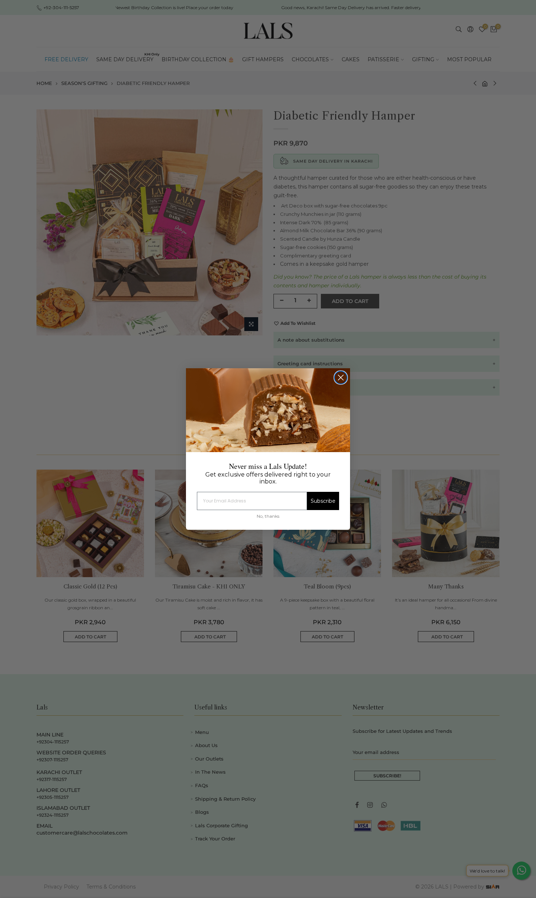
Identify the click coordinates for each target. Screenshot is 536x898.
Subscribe (323, 501)
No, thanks (268, 516)
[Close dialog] (340, 377)
